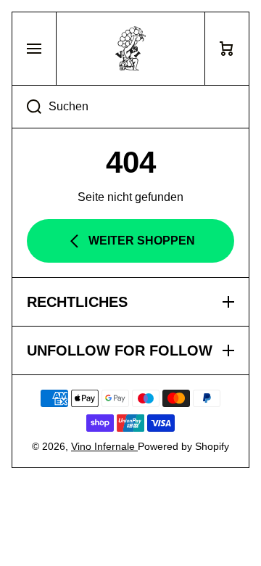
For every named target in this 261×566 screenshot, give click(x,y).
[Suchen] (26, 106)
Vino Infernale (104, 446)
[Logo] (130, 48)
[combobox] (130, 106)
